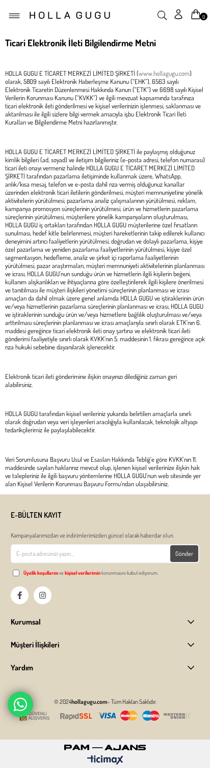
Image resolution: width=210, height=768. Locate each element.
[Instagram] (42, 595)
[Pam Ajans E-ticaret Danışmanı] (105, 745)
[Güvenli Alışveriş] (105, 716)
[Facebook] (20, 595)
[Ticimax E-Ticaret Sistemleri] (105, 760)
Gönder (184, 553)
